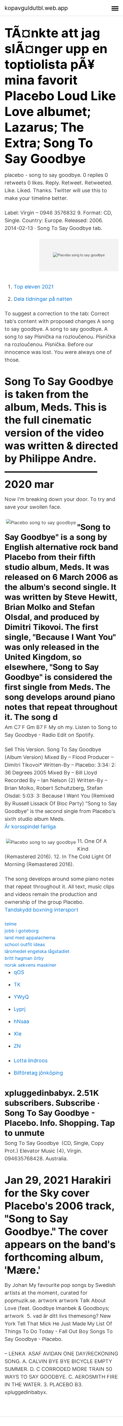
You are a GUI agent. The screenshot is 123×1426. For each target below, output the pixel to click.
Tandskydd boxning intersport (41, 910)
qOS (19, 972)
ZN (17, 1046)
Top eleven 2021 (33, 287)
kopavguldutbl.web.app (36, 8)
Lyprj (19, 1009)
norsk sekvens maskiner (30, 965)
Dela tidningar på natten (43, 299)
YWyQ (21, 997)
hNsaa (21, 1021)
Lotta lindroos (30, 1061)
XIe (17, 1034)
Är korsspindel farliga (30, 827)
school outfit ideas (25, 944)
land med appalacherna (30, 937)
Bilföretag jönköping (38, 1073)
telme (11, 924)
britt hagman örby (24, 958)
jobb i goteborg (22, 931)
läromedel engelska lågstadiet (37, 951)
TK (17, 985)
